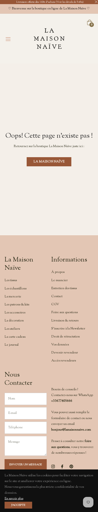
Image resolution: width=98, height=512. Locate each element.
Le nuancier (59, 280)
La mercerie (13, 296)
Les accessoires (15, 312)
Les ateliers (12, 329)
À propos (57, 272)
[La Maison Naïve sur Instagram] (53, 466)
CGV (55, 304)
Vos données (60, 344)
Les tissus (11, 280)
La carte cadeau (15, 337)
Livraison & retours (64, 320)
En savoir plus (14, 498)
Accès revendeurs (63, 360)
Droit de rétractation (65, 336)
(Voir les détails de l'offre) (70, 2)
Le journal (12, 345)
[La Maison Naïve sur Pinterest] (71, 466)
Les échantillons (15, 288)
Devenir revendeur (64, 352)
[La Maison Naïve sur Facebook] (62, 466)
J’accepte (18, 505)
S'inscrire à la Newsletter (68, 328)
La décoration (14, 320)
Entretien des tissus (64, 288)
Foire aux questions (64, 312)
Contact (56, 296)
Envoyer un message (25, 465)
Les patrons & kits (17, 304)
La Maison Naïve (49, 161)
